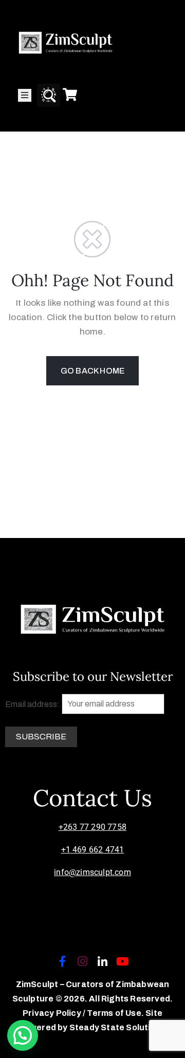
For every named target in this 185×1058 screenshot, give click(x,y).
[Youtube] (123, 961)
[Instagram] (82, 961)
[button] (22, 1035)
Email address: (33, 703)
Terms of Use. (115, 1013)
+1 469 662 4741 (92, 850)
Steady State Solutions (117, 1027)
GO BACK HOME (92, 370)
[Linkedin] (103, 961)
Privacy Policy (53, 1013)
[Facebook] (62, 961)
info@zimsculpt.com (92, 872)
